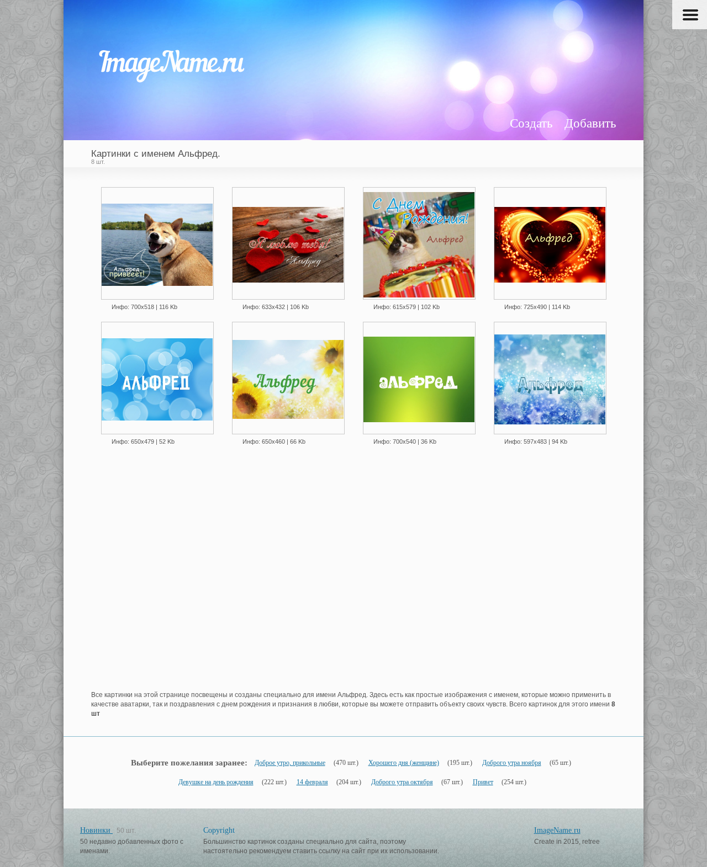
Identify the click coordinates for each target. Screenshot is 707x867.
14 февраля (312, 782)
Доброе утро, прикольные (290, 763)
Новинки (96, 830)
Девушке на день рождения (216, 782)
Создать (531, 123)
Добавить (590, 123)
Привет (483, 782)
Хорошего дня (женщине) (403, 763)
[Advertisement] (353, 587)
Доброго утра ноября (511, 763)
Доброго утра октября (402, 782)
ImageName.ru (557, 830)
